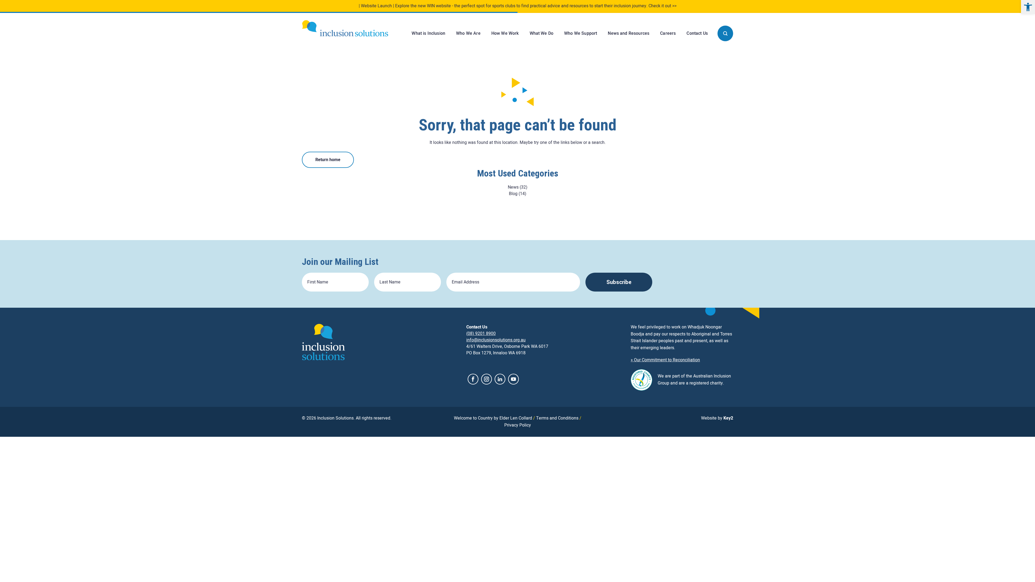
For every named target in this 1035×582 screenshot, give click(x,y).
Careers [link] (668, 33)
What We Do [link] (542, 33)
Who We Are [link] (468, 33)
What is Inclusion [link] (428, 33)
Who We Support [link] (580, 33)
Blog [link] (513, 193)
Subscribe (619, 282)
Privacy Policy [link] (517, 425)
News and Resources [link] (628, 33)
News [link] (513, 187)
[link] (1028, 7)
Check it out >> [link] (662, 6)
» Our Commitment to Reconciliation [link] (665, 360)
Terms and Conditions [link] (557, 418)
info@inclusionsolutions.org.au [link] (496, 340)
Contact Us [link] (697, 33)
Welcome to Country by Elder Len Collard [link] (493, 418)
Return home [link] (327, 160)
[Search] (725, 33)
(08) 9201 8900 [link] (481, 333)
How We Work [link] (505, 33)
